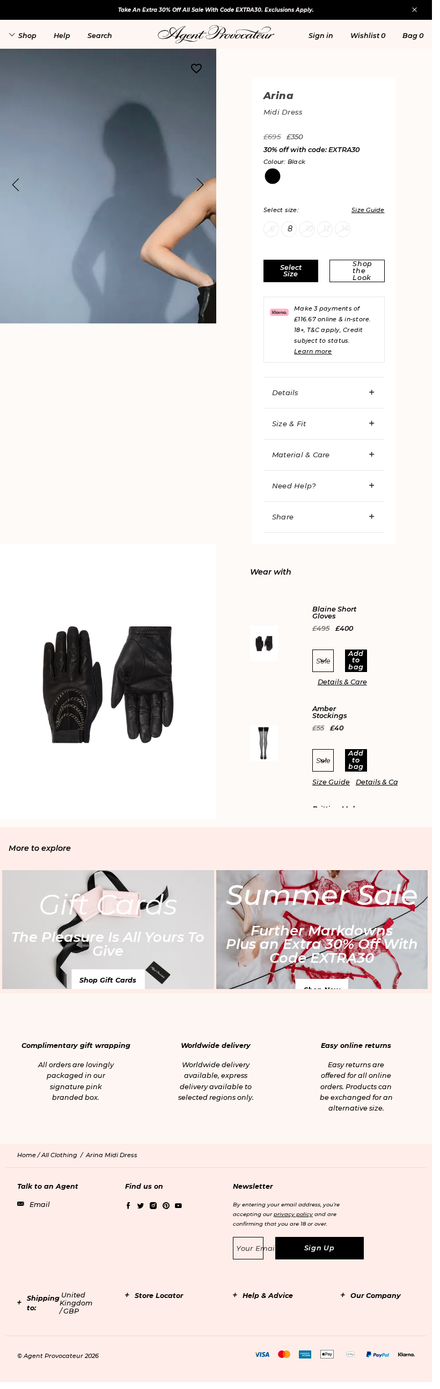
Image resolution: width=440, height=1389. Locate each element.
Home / (29, 1155)
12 (326, 228)
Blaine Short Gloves (334, 613)
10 (309, 228)
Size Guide (331, 782)
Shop (27, 36)
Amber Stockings (329, 712)
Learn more (313, 351)
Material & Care (301, 454)
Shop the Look (362, 270)
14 (345, 228)
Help (62, 36)
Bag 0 (412, 36)
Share (283, 516)
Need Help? (294, 485)
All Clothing (59, 1155)
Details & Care (342, 682)
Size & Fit (289, 423)
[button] (321, 36)
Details (285, 392)
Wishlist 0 (367, 36)
